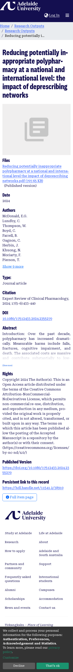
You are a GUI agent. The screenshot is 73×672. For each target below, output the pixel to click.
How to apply (15, 551)
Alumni (10, 590)
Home (5, 26)
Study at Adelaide (18, 533)
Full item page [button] (21, 497)
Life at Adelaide (50, 533)
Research (11, 542)
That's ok (53, 665)
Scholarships (15, 598)
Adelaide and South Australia (51, 553)
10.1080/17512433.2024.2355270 (27, 319)
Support (45, 564)
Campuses (47, 590)
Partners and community (14, 566)
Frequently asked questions (18, 579)
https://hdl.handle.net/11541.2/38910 (32, 488)
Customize (11, 657)
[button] (46, 15)
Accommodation (51, 598)
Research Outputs (29, 26)
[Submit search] (41, 15)
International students (49, 579)
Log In (54, 15)
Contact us (47, 607)
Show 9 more (13, 267)
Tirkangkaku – (29, 625)
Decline (19, 665)
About (43, 542)
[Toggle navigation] (67, 15)
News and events (17, 607)
